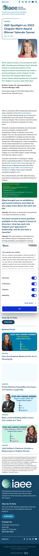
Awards (7, 21)
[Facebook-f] (19, 2)
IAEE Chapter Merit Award (16, 163)
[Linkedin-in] (26, 2)
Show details (29, 303)
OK (19, 309)
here (17, 172)
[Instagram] (29, 2)
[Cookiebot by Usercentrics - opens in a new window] (28, 245)
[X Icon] (23, 2)
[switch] (34, 283)
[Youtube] (33, 2)
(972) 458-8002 (8, 532)
